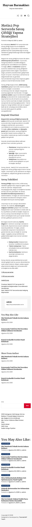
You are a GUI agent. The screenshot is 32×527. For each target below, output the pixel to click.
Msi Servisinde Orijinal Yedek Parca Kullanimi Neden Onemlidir (14, 500)
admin (20, 40)
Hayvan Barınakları (16, 5)
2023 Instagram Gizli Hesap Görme (12, 414)
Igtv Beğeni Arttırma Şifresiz (10, 418)
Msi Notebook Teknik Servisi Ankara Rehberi (15, 319)
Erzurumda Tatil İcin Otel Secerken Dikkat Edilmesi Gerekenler (14, 330)
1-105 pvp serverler (7, 276)
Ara (2, 402)
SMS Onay (4, 426)
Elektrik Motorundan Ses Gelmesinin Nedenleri (15, 489)
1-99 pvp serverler (7, 272)
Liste (2, 422)
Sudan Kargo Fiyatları (8, 428)
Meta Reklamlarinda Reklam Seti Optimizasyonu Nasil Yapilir (13, 479)
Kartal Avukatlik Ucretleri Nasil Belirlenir (13, 341)
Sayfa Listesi (5, 424)
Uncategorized (6, 443)
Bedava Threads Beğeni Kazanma (12, 416)
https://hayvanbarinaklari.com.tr (15, 304)
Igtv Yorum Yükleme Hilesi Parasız (12, 420)
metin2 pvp (5, 280)
